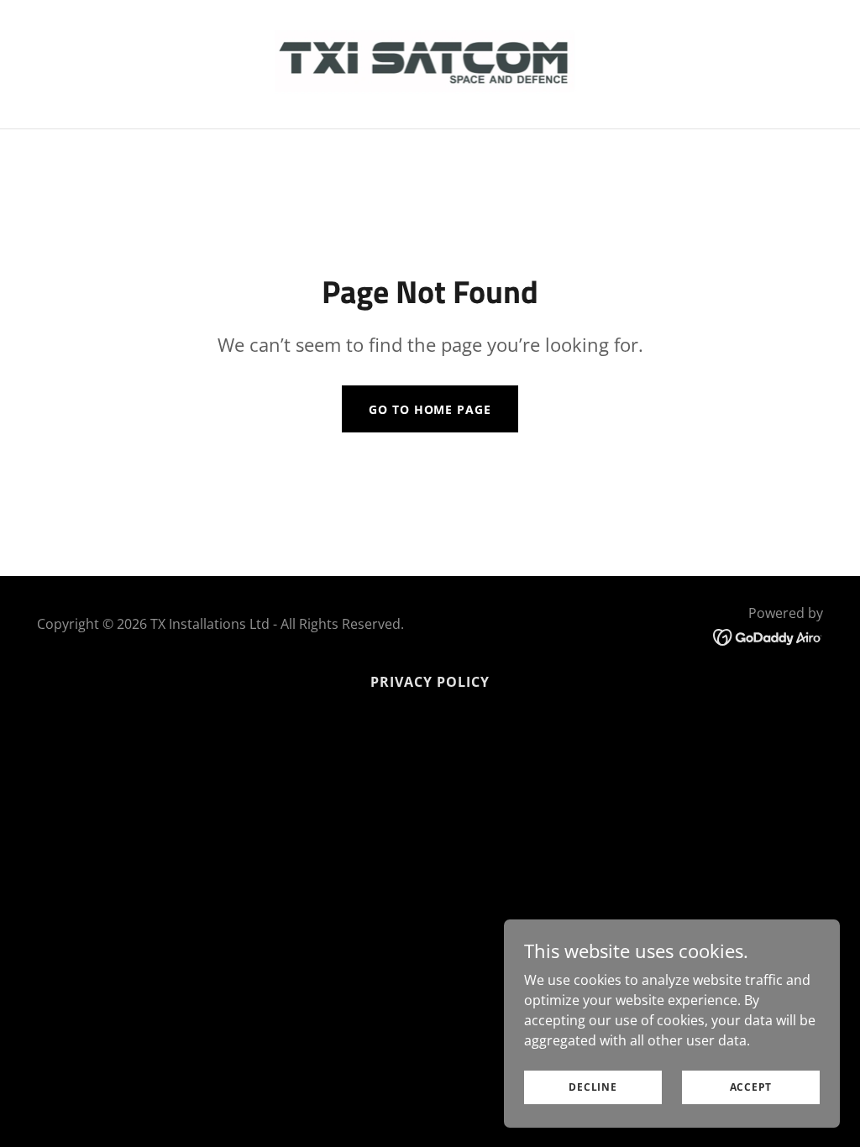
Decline (592, 1087)
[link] (430, 63)
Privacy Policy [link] (430, 682)
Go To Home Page (429, 409)
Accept (751, 1087)
